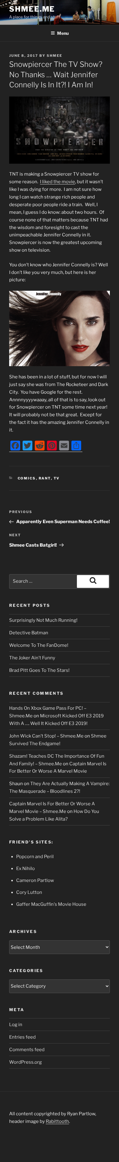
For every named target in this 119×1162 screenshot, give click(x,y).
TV (57, 478)
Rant (45, 478)
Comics (27, 478)
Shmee (54, 55)
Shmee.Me (32, 9)
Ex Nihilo (25, 868)
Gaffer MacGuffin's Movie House (51, 904)
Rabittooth (57, 1121)
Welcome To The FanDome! (38, 645)
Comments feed (27, 1049)
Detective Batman (28, 633)
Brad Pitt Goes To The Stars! (39, 670)
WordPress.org (25, 1062)
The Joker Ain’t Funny (32, 658)
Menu (63, 33)
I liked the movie (57, 181)
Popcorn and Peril (35, 856)
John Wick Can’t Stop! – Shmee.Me (46, 736)
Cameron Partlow (35, 880)
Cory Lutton (29, 892)
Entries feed (22, 1037)
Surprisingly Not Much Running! (43, 620)
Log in (15, 1024)
